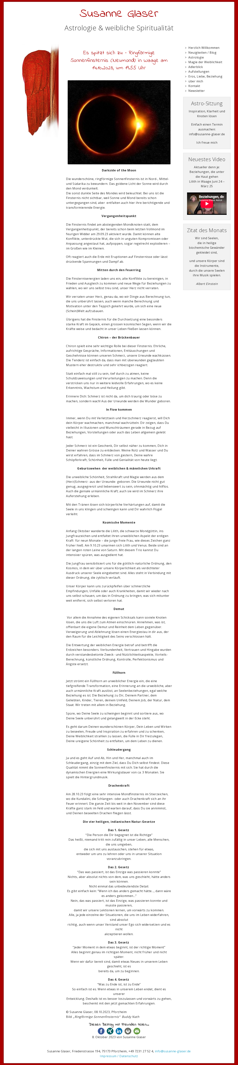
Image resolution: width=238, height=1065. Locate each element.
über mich (195, 81)
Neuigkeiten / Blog (202, 52)
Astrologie (196, 57)
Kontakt (194, 86)
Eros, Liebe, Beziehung (205, 76)
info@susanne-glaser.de (173, 1051)
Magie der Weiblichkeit (205, 62)
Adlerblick (195, 67)
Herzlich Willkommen (204, 48)
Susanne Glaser (119, 14)
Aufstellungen (198, 71)
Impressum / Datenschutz (119, 1056)
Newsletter (196, 91)
